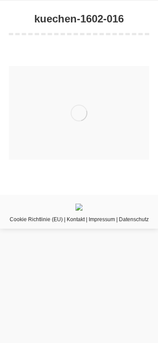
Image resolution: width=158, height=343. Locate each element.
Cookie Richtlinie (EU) (36, 219)
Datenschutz (134, 219)
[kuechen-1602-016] (79, 113)
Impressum (102, 219)
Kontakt (76, 219)
